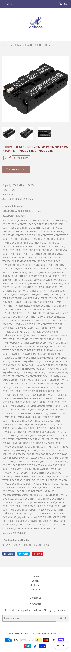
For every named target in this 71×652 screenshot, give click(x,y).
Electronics (35, 585)
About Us (35, 589)
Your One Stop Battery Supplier (45, 633)
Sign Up (62, 618)
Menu (9, 4)
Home (5, 45)
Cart (66, 4)
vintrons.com (22, 633)
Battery (35, 580)
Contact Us (35, 597)
